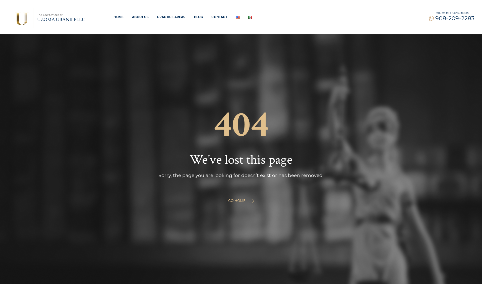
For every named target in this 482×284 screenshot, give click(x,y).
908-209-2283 (454, 18)
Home (118, 17)
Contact (219, 17)
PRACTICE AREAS (171, 17)
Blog (198, 17)
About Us (140, 17)
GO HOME (237, 201)
